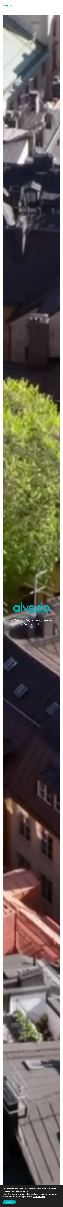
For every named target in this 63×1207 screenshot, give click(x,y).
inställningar (39, 1196)
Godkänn (9, 1202)
